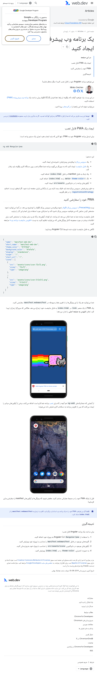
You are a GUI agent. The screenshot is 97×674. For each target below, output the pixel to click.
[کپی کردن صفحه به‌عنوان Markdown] (67, 47)
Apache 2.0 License (79, 563)
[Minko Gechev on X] (81, 92)
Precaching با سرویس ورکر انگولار (76, 207)
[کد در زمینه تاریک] (92, 143)
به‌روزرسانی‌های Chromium (83, 620)
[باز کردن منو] (91, 3)
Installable (14, 116)
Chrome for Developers (83, 616)
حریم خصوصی (82, 662)
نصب (51, 403)
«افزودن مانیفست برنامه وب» (21, 220)
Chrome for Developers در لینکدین (80, 646)
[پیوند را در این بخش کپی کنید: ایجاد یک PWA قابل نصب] (62, 128)
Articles (89, 10)
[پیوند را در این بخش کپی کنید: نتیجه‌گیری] (79, 523)
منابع (72, 31)
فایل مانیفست (81, 166)
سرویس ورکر (81, 162)
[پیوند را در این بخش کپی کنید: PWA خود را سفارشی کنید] (61, 199)
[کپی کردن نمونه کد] (95, 143)
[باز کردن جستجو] (35, 3)
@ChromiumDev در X (84, 638)
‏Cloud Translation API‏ (73, 23)
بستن (34, 38)
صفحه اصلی (90, 31)
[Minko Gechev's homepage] (74, 92)
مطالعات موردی (88, 624)
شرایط (92, 662)
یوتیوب (90, 642)
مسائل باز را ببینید (87, 606)
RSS (91, 651)
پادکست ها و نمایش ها (86, 628)
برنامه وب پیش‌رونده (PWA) (17, 97)
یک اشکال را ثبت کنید (86, 602)
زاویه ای (65, 31)
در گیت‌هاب (67, 106)
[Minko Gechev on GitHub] (78, 92)
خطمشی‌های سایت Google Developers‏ (39, 563)
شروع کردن (14, 38)
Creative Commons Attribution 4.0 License (33, 560)
